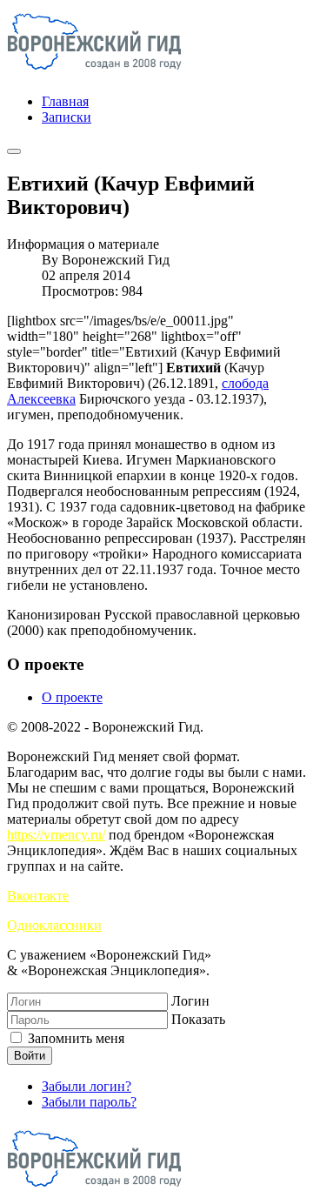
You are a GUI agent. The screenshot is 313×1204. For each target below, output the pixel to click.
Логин (190, 1000)
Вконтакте (38, 895)
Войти (29, 1055)
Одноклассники (54, 925)
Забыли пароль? (89, 1101)
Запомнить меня (74, 1038)
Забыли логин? (86, 1086)
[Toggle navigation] (14, 151)
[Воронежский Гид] (94, 71)
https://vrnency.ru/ (56, 834)
